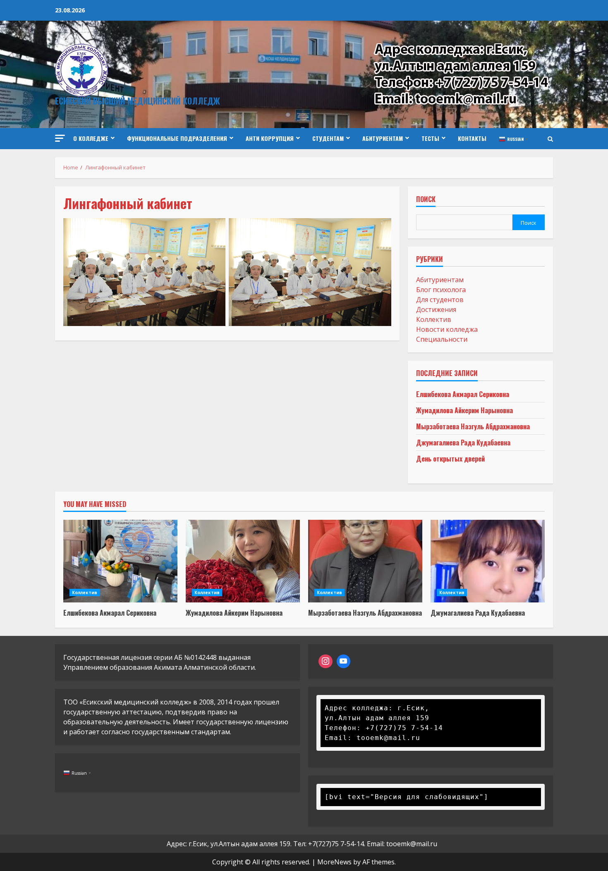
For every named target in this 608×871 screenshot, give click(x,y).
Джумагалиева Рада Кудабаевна (463, 442)
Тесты (430, 138)
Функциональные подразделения (177, 138)
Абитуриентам (382, 138)
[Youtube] (344, 661)
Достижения (436, 309)
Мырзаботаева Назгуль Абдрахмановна (473, 426)
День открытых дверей (450, 459)
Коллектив (433, 319)
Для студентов (440, 299)
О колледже (90, 138)
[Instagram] (325, 661)
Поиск (426, 199)
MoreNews (334, 861)
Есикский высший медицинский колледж (137, 101)
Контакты (472, 138)
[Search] (550, 139)
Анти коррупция (270, 138)
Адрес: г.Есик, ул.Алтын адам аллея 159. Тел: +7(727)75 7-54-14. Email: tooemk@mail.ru (302, 843)
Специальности (441, 339)
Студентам (328, 138)
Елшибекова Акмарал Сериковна (462, 394)
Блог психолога (441, 289)
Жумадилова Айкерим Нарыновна (464, 410)
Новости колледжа (447, 329)
